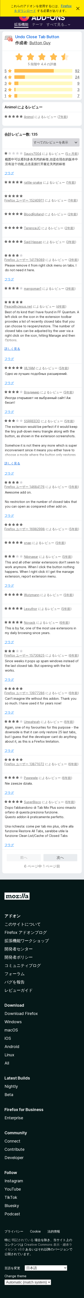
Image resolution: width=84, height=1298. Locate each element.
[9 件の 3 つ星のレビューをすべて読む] (43, 83)
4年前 (61, 306)
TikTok (10, 1197)
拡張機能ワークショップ (26, 940)
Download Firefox (21, 1013)
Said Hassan (33, 242)
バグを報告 (14, 982)
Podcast (12, 1214)
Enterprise (13, 1117)
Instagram (13, 1180)
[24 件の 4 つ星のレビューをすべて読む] (43, 77)
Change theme (15, 1276)
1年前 (71, 182)
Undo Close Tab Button (37, 36)
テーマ (37, 24)
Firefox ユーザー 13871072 (24, 764)
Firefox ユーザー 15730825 (24, 655)
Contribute (14, 1149)
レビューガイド (18, 990)
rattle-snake (33, 182)
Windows (13, 1021)
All (6, 1063)
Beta (8, 1094)
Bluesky (11, 1205)
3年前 (71, 242)
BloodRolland (34, 214)
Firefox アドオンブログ (25, 932)
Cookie (35, 1231)
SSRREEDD (32, 421)
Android (11, 1046)
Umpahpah (32, 722)
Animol (29, 117)
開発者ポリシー (18, 957)
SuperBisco (32, 802)
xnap (27, 543)
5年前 (64, 368)
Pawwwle (31, 778)
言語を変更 (12, 1268)
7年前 (62, 117)
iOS (7, 1038)
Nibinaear (31, 557)
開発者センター (18, 949)
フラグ (9, 173)
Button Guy (40, 42)
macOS (11, 1030)
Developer (14, 1157)
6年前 (64, 622)
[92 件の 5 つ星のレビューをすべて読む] (43, 71)
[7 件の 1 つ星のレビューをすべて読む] (43, 96)
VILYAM (29, 368)
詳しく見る (12, 349)
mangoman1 (32, 288)
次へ (60, 857)
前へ (23, 857)
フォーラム (14, 973)
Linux (9, 1054)
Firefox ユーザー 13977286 (24, 693)
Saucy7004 (32, 153)
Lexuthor (30, 609)
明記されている (23, 1240)
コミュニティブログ (22, 965)
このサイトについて (22, 924)
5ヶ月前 (72, 153)
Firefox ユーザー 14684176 (24, 487)
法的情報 (53, 1231)
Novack (29, 622)
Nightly (11, 1086)
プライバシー (13, 1231)
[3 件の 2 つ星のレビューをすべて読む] (43, 89)
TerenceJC (32, 228)
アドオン (12, 916)
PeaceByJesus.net (18, 306)
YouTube (12, 1189)
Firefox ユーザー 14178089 (24, 260)
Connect (12, 1141)
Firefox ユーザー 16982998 (24, 529)
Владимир (31, 392)
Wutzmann (31, 595)
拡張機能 (21, 24)
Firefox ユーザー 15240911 (24, 200)
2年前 (73, 214)
